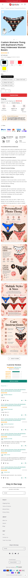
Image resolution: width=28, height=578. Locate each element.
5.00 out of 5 (17, 367)
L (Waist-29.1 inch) (20, 79)
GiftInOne (12, 575)
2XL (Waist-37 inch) (7, 85)
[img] (4, 392)
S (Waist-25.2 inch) (7, 76)
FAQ (4, 534)
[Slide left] (11, 39)
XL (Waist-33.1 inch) (7, 82)
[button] (2, 4)
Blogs (4, 526)
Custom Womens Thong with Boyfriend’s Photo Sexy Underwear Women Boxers (13, 390)
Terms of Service (7, 506)
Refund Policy (6, 509)
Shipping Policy (6, 503)
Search (4, 523)
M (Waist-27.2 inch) (7, 79)
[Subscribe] (23, 493)
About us (5, 520)
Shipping (9, 57)
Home (2, 8)
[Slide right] (16, 39)
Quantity (3, 88)
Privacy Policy (6, 512)
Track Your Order (7, 540)
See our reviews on (11, 567)
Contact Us (5, 537)
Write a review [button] (14, 381)
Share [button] (3, 125)
